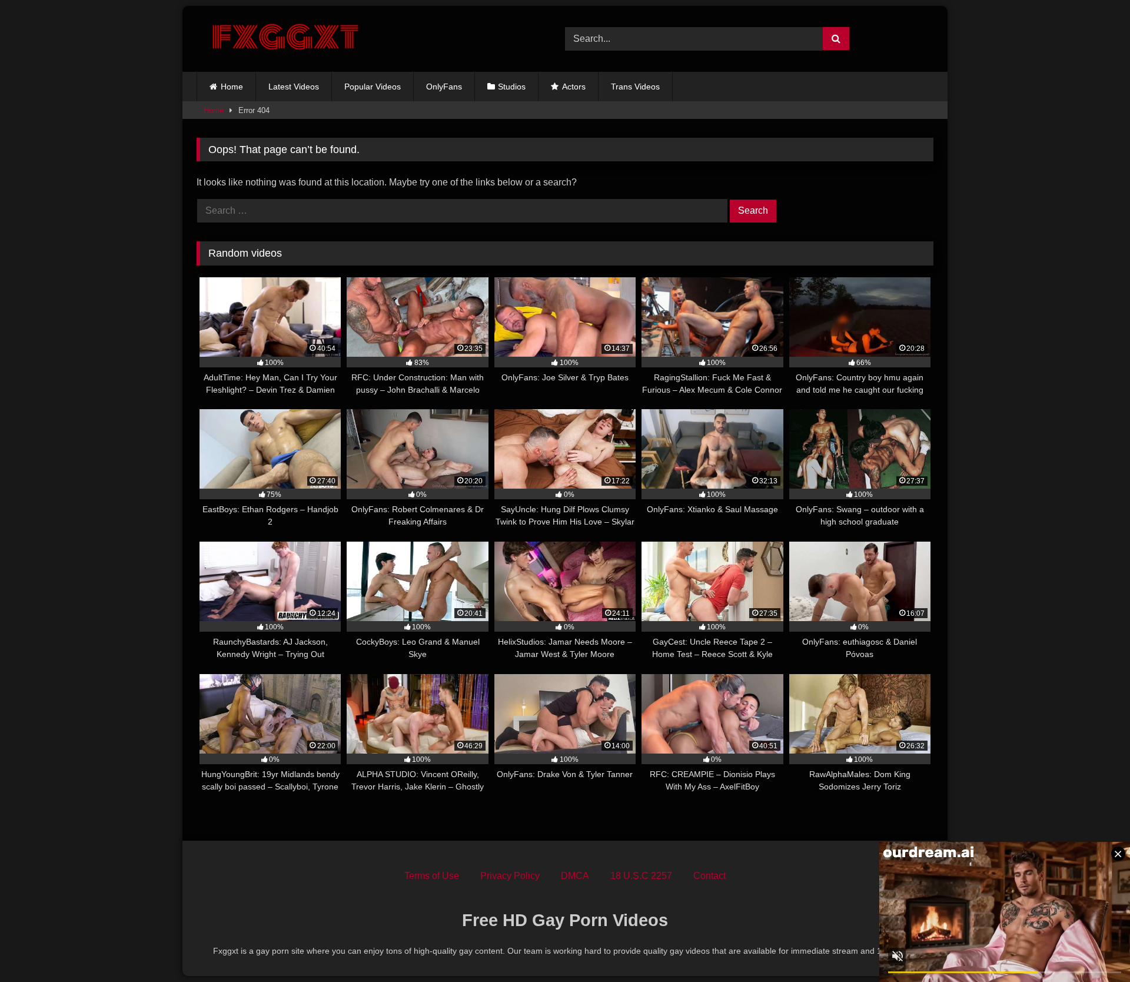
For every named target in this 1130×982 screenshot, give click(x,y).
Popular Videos (372, 86)
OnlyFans (444, 86)
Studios (512, 86)
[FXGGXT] (285, 39)
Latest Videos (293, 86)
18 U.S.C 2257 (641, 876)
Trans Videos (635, 86)
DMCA (575, 876)
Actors (574, 86)
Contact (709, 876)
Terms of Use (431, 876)
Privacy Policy (510, 876)
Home (232, 86)
